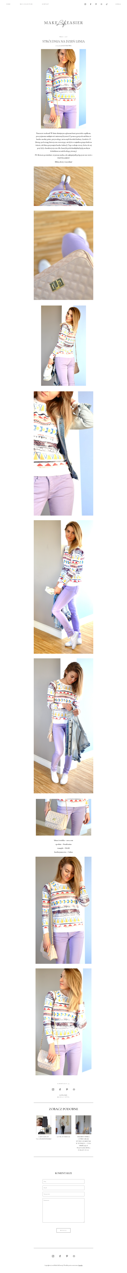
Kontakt (80, 1265)
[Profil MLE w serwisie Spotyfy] (101, 4)
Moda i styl (63, 36)
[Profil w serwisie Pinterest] (96, 4)
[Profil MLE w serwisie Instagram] (85, 4)
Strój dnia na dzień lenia (63, 41)
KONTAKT (45, 4)
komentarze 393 (63, 1083)
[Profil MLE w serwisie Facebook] (90, 4)
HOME (9, 4)
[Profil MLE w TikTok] (106, 4)
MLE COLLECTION (26, 4)
